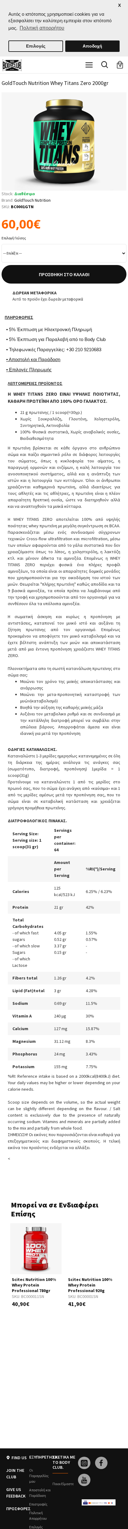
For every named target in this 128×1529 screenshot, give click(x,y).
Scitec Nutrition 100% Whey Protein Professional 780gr (34, 1285)
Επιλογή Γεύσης (14, 238)
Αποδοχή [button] (92, 46)
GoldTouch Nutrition (32, 200)
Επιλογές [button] (35, 46)
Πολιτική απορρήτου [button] (42, 28)
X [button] (119, 5)
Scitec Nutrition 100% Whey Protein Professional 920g (90, 1285)
